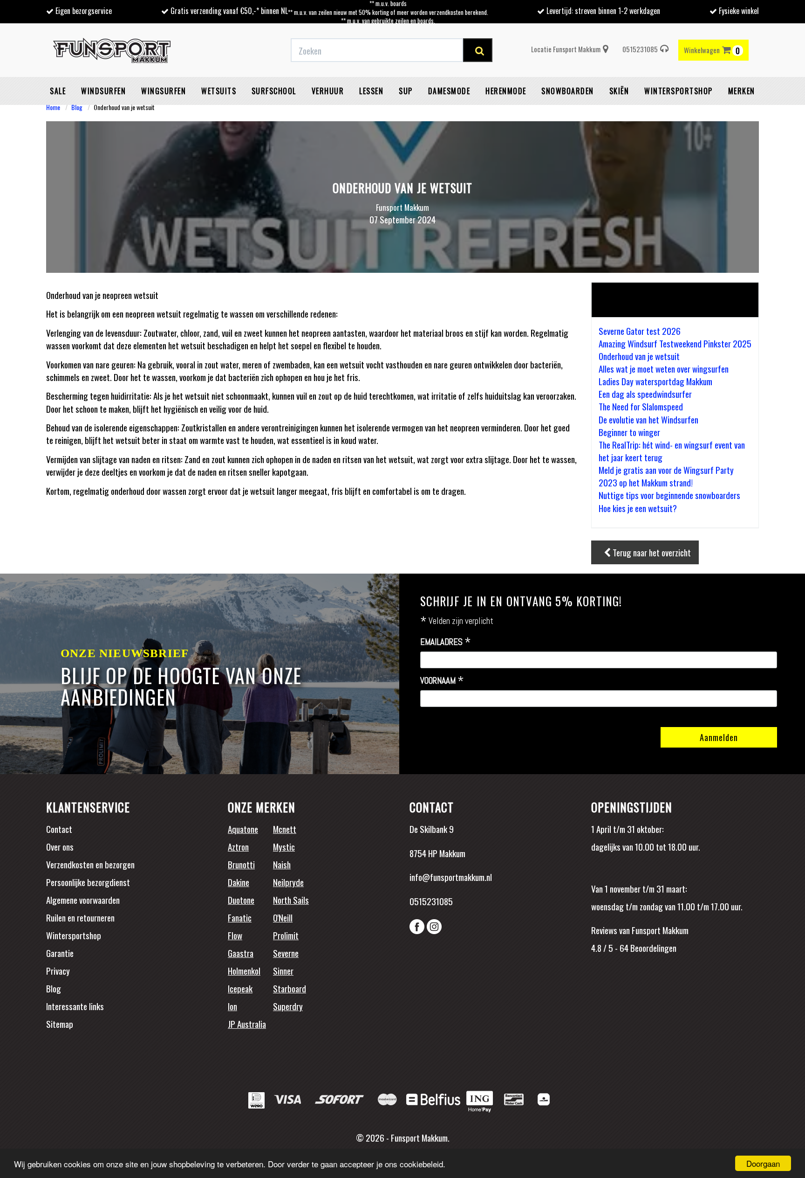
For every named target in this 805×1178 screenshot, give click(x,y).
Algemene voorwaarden (83, 899)
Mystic (284, 846)
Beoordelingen (652, 947)
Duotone (241, 899)
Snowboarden (567, 91)
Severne (286, 952)
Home (53, 107)
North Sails (291, 899)
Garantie (60, 952)
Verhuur (328, 91)
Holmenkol (244, 970)
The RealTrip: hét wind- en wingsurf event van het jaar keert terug (672, 451)
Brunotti (241, 864)
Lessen (371, 91)
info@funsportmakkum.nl (450, 876)
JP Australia (247, 1023)
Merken (741, 91)
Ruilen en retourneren (80, 917)
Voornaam (442, 681)
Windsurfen (103, 91)
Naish (282, 864)
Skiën (619, 91)
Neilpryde (288, 881)
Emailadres (445, 642)
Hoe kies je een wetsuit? (638, 507)
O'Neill (283, 917)
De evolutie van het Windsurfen (648, 419)
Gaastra (240, 952)
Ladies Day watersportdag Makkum (655, 381)
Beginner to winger (629, 431)
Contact (59, 828)
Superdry (288, 1005)
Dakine (238, 881)
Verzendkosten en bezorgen (90, 864)
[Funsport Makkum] (111, 50)
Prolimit (286, 935)
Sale (58, 91)
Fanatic (240, 917)
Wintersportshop (73, 935)
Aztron (238, 846)
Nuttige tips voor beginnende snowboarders (669, 494)
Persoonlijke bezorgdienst (88, 881)
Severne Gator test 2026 (640, 330)
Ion (232, 1005)
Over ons (60, 846)
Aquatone (243, 828)
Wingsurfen (163, 91)
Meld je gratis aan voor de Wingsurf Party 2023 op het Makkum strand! (666, 476)
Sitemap (59, 1023)
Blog (76, 107)
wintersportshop (678, 91)
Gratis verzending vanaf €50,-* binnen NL (229, 10)
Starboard (289, 988)
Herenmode (505, 91)
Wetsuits (218, 91)
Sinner (283, 970)
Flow (235, 935)
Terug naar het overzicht (651, 552)
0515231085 (640, 49)
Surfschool (274, 91)
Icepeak (240, 988)
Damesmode (449, 91)
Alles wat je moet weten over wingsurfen (664, 368)
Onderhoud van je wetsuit (639, 355)
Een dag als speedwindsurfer (645, 393)
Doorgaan (763, 1163)
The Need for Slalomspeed (641, 406)
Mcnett (284, 828)
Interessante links (75, 1005)
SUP (406, 91)
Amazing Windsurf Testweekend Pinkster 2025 (675, 343)
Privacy (58, 970)
